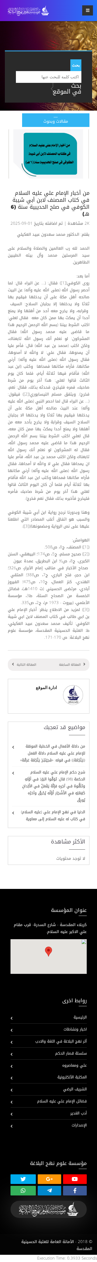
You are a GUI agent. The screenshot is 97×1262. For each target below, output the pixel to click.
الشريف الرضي (75, 1089)
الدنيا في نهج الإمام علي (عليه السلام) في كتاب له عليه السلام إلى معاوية (53, 815)
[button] (48, 951)
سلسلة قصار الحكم (71, 1053)
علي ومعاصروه (74, 1065)
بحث (76, 65)
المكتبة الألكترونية (72, 1077)
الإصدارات (79, 1125)
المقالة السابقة (70, 665)
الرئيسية (80, 1017)
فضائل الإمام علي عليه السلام (62, 1101)
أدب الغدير (78, 1113)
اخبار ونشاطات (75, 1029)
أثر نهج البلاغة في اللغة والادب (61, 1041)
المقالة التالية (26, 665)
